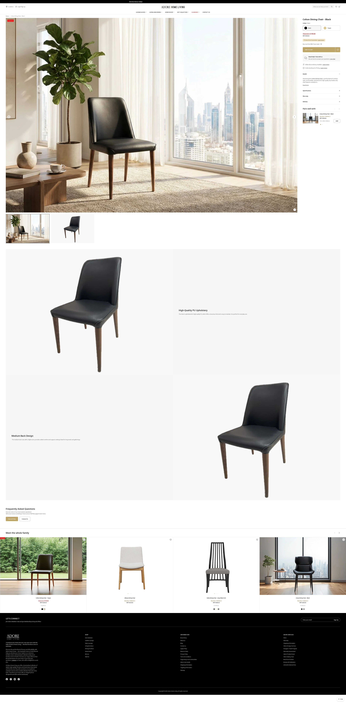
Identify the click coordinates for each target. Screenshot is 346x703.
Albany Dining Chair (130, 598)
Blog (181, 643)
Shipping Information (186, 665)
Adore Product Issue (289, 654)
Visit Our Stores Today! (173, 1)
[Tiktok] (19, 679)
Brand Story (183, 638)
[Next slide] (294, 116)
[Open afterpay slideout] (321, 44)
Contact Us (25, 519)
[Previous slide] (8, 116)
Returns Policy (184, 651)
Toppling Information (186, 667)
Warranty (285, 640)
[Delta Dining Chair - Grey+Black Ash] (216, 566)
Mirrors (87, 654)
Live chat (332, 59)
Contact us (183, 646)
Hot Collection (89, 638)
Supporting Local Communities (188, 659)
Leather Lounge (89, 640)
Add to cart (309, 49)
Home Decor (88, 651)
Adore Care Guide (185, 662)
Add (337, 121)
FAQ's (285, 638)
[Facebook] (7, 679)
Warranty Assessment (289, 651)
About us (182, 640)
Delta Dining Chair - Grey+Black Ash (216, 598)
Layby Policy (183, 648)
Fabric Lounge (89, 643)
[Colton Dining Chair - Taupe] (43, 566)
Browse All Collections (289, 662)
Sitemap (182, 670)
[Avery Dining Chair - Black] (310, 118)
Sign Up (336, 620)
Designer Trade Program (290, 648)
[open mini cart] (339, 7)
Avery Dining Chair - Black (326, 114)
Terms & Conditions (185, 657)
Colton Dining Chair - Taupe (43, 598)
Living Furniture (89, 646)
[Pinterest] (15, 679)
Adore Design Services (289, 646)
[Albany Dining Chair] (130, 566)
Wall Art (87, 657)
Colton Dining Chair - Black (317, 19)
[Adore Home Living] (173, 7)
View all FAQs (12, 519)
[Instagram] (11, 679)
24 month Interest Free (289, 665)
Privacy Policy (184, 654)
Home (7, 16)
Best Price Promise (288, 659)
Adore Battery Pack (288, 657)
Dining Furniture (89, 648)
